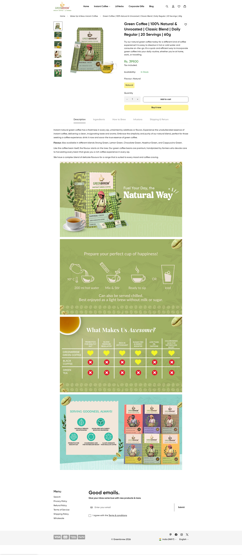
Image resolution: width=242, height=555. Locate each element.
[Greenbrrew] (62, 6)
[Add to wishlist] (185, 24)
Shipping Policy (61, 514)
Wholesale (59, 518)
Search (57, 497)
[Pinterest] (170, 534)
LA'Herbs (119, 6)
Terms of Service (61, 510)
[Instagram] (181, 534)
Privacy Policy (60, 501)
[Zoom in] (112, 27)
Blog (151, 6)
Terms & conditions (118, 515)
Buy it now (156, 108)
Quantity (128, 93)
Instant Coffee (101, 6)
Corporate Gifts (136, 6)
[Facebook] (176, 534)
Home (86, 6)
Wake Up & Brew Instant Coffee (84, 16)
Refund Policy (60, 506)
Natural (129, 85)
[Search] (167, 6)
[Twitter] (187, 534)
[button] (185, 6)
